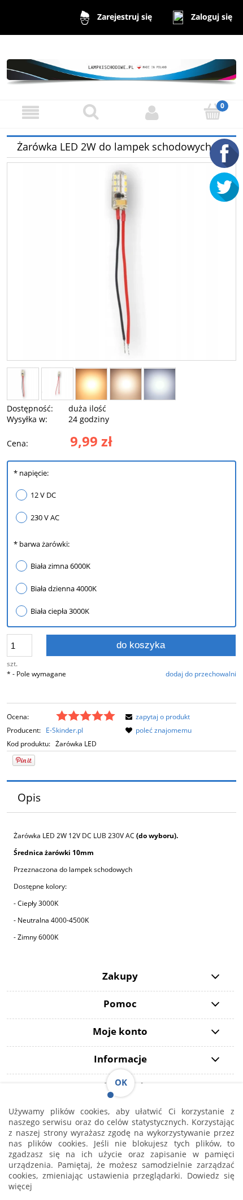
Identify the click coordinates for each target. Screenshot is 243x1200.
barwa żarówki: (42, 544)
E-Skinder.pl (64, 730)
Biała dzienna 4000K (64, 588)
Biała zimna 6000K (60, 566)
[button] (30, 112)
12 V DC (43, 495)
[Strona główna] (121, 66)
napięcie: (31, 473)
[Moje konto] (152, 112)
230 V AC (45, 517)
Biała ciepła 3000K (60, 611)
